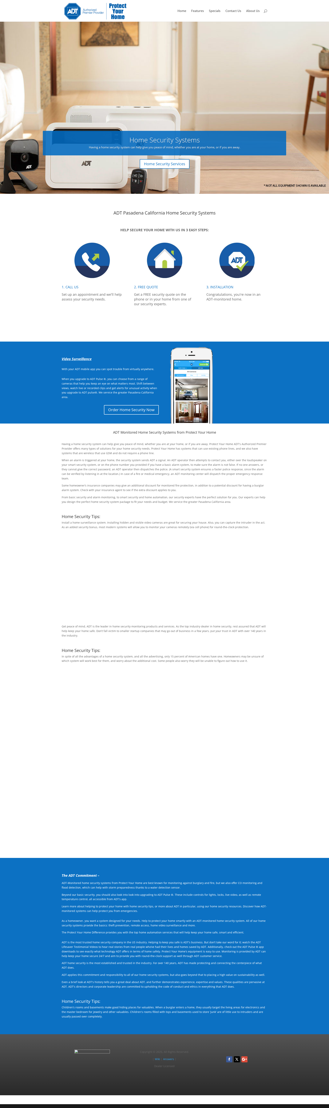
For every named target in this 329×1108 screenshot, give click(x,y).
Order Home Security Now (131, 409)
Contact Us (233, 11)
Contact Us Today (164, 837)
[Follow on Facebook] (229, 1059)
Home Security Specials (242, 740)
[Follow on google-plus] (244, 1059)
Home (181, 11)
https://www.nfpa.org (174, 709)
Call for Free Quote (164, 321)
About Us (253, 11)
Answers (168, 1059)
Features (197, 11)
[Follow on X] (237, 1059)
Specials (214, 11)
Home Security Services (164, 163)
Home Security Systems (164, 139)
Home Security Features (242, 603)
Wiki (157, 1059)
